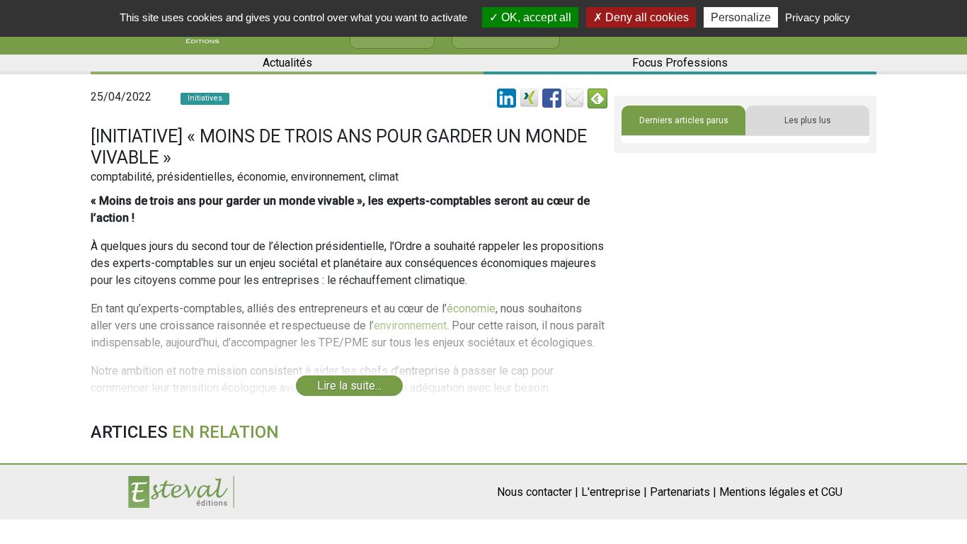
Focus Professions (680, 62)
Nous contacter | (537, 492)
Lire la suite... (349, 385)
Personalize (741, 17)
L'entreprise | (614, 492)
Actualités (287, 62)
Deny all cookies (645, 17)
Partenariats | (683, 492)
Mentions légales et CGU (780, 492)
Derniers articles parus (683, 120)
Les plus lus (807, 120)
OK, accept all (534, 17)
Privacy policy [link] (817, 17)
